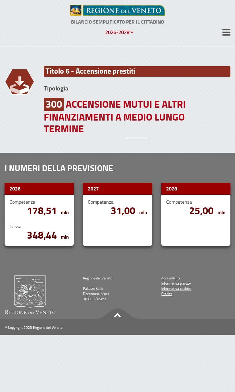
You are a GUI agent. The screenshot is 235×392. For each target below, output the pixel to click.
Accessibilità (171, 278)
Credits (166, 293)
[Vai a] (117, 10)
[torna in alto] (117, 314)
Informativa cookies (176, 288)
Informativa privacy (176, 283)
